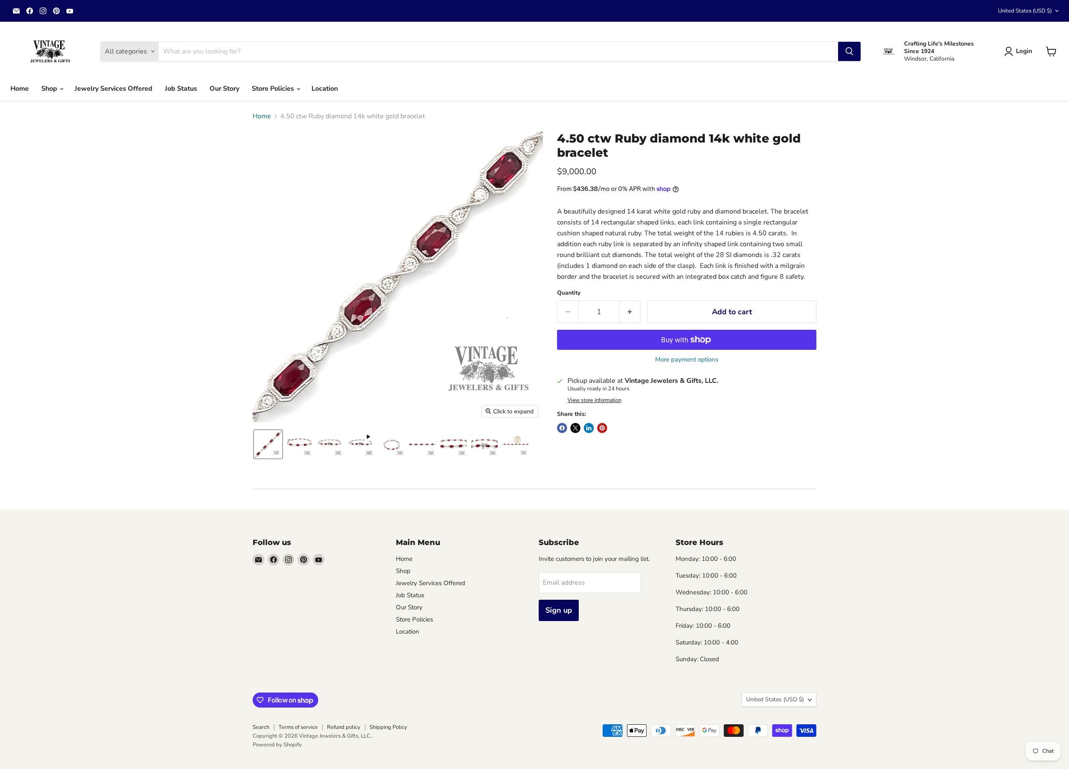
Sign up (558, 610)
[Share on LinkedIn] (589, 428)
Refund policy (343, 727)
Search (261, 727)
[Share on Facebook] (562, 428)
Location (325, 88)
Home (19, 88)
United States (1025, 11)
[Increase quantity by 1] (630, 311)
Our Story (224, 88)
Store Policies (274, 88)
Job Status (181, 88)
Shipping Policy (388, 727)
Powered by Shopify (277, 745)
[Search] (849, 51)
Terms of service (298, 727)
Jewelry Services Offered (113, 88)
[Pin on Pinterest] (602, 428)
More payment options (686, 359)
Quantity (568, 293)
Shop (50, 88)
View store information (594, 400)
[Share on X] (575, 428)
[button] (1020, 51)
